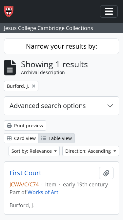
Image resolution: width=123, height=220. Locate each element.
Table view (59, 138)
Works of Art (43, 192)
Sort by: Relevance (32, 151)
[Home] (11, 11)
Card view (24, 138)
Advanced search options (48, 105)
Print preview (28, 125)
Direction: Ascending (88, 151)
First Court (25, 173)
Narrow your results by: (61, 46)
